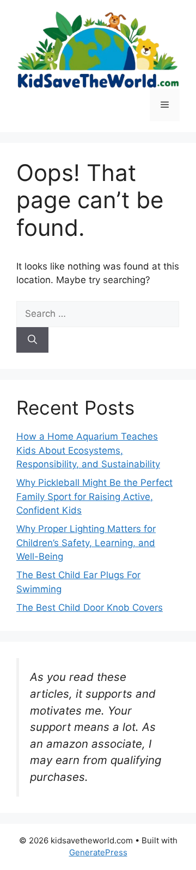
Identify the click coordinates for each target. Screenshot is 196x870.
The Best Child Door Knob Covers (89, 607)
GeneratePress (98, 852)
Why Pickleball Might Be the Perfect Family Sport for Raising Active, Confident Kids (94, 496)
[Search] (32, 340)
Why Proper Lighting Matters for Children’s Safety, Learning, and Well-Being (86, 542)
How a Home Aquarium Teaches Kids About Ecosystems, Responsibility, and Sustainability (88, 450)
